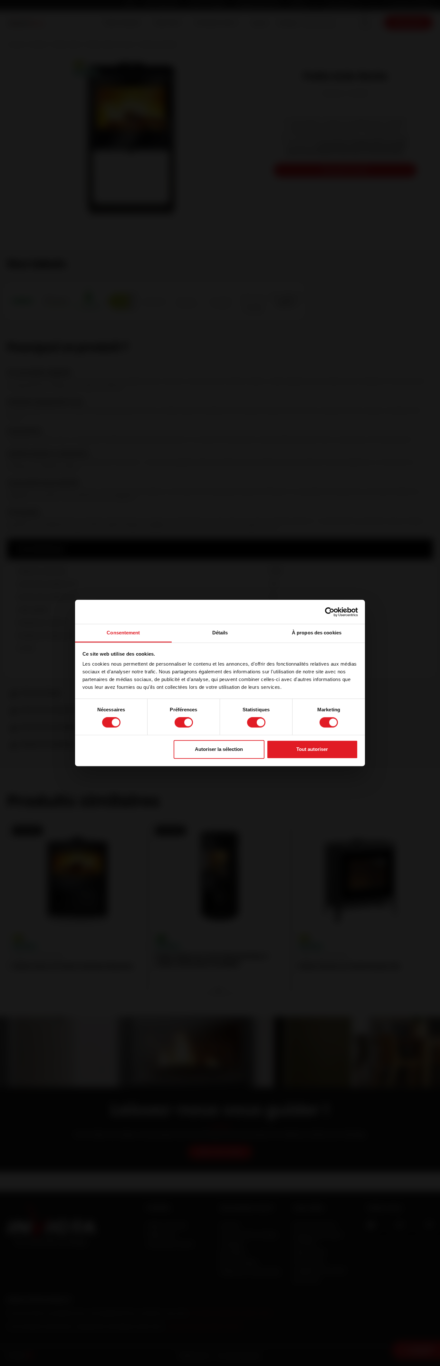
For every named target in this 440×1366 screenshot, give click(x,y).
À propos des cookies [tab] (316, 632)
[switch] (184, 722)
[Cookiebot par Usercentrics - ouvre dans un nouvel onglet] (329, 612)
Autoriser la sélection (219, 749)
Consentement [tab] (123, 632)
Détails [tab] (220, 632)
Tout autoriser (312, 749)
